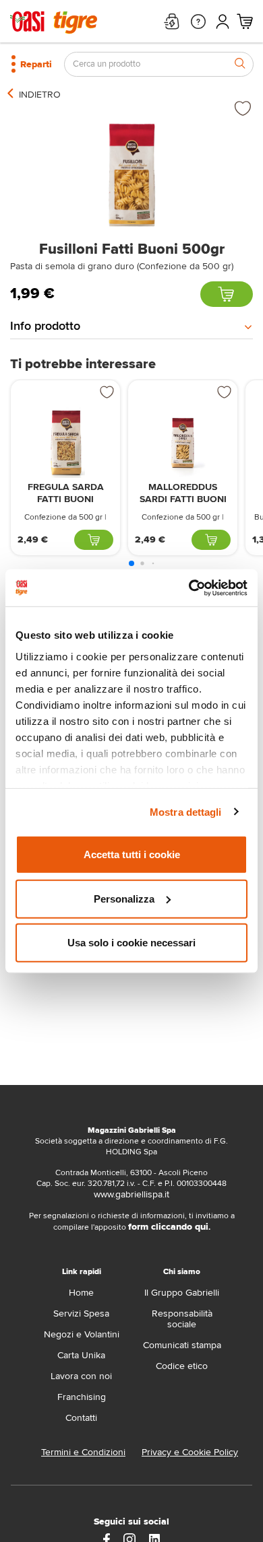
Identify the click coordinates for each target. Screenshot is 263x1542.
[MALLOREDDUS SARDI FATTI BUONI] (182, 442)
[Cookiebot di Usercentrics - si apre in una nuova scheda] (189, 587)
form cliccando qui (168, 1226)
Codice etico (182, 1366)
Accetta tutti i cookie (132, 854)
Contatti (81, 1418)
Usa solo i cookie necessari (131, 942)
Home (81, 1292)
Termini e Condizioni (83, 1452)
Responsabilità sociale (182, 1319)
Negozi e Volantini (81, 1334)
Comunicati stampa (182, 1345)
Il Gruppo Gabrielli (181, 1292)
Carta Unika (81, 1355)
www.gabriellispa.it (131, 1194)
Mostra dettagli (186, 811)
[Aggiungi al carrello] (226, 294)
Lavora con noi (81, 1376)
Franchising (81, 1397)
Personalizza (124, 898)
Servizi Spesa (81, 1313)
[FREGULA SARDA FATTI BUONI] (65, 442)
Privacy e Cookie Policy (190, 1452)
